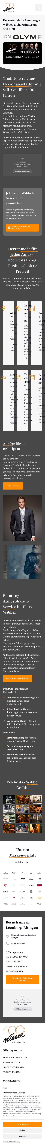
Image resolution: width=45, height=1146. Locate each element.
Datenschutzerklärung (11, 1141)
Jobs (5, 1088)
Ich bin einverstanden (22, 171)
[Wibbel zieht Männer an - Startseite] (9, 7)
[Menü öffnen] (38, 7)
